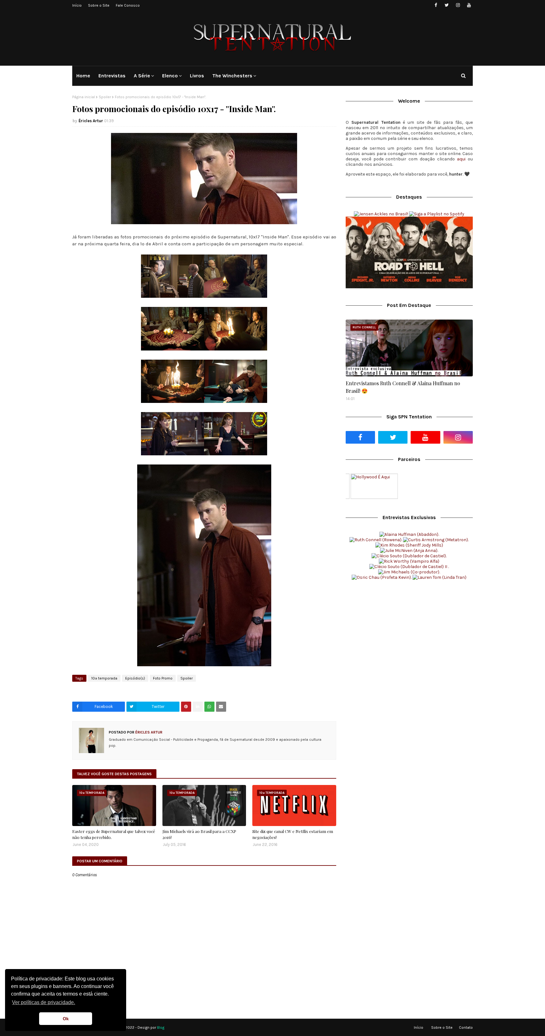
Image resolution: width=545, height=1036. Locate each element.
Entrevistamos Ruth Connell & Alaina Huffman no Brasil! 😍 (403, 387)
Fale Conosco (128, 5)
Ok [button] (66, 1018)
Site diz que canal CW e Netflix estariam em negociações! (292, 834)
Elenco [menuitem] (170, 76)
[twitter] (447, 5)
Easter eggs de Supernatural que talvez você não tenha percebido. (113, 834)
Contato (466, 1027)
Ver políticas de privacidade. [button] (43, 1002)
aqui (461, 159)
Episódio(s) (135, 678)
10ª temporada (104, 678)
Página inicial (83, 97)
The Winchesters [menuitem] (232, 76)
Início (77, 5)
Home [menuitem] (83, 76)
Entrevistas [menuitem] (112, 76)
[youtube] (469, 5)
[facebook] (436, 5)
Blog (160, 1027)
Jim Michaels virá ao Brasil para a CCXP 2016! (199, 834)
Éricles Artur (91, 120)
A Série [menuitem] (142, 76)
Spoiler (105, 97)
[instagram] (458, 5)
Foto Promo (163, 678)
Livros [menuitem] (197, 76)
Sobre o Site (98, 5)
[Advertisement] (409, 634)
